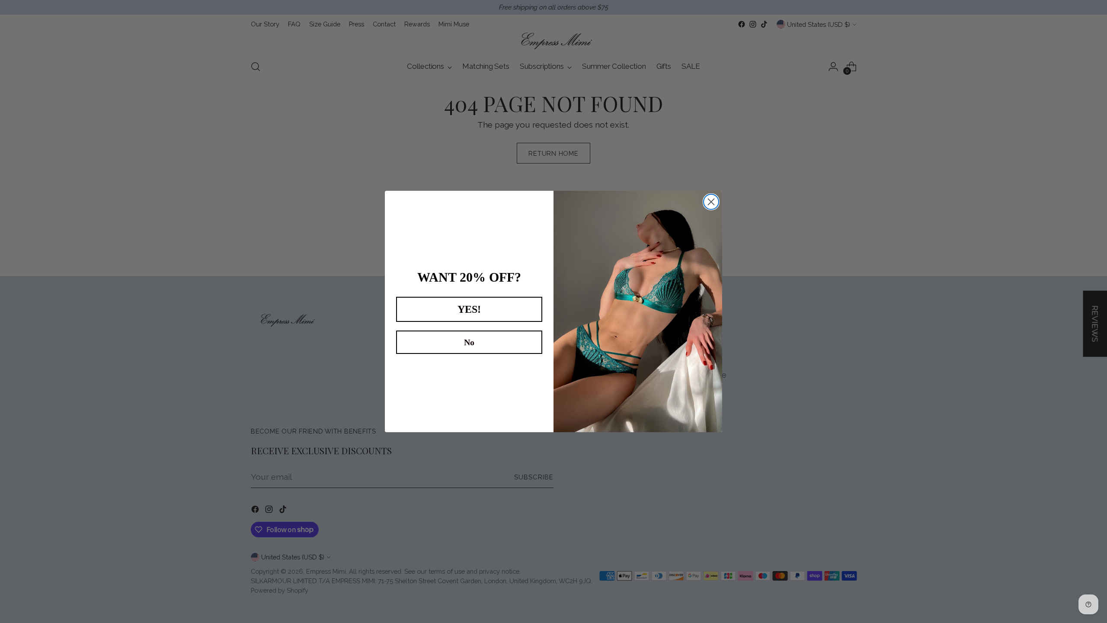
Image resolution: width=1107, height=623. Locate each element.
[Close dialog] (711, 201)
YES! (469, 309)
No (469, 342)
